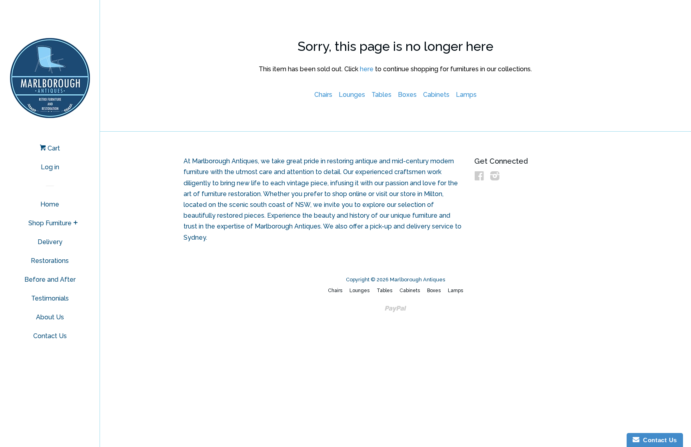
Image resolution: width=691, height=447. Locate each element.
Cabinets (436, 94)
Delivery (50, 242)
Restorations (50, 261)
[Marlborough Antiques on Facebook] (479, 177)
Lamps (466, 94)
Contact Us (50, 336)
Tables (381, 94)
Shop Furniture (50, 223)
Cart (53, 148)
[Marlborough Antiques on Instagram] (495, 177)
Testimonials (50, 298)
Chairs (323, 94)
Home (49, 204)
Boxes (407, 94)
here (366, 69)
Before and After (50, 279)
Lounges (352, 94)
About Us (50, 317)
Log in (50, 167)
